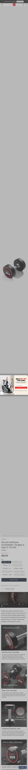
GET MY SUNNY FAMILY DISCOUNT (21, 387)
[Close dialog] (27, 375)
